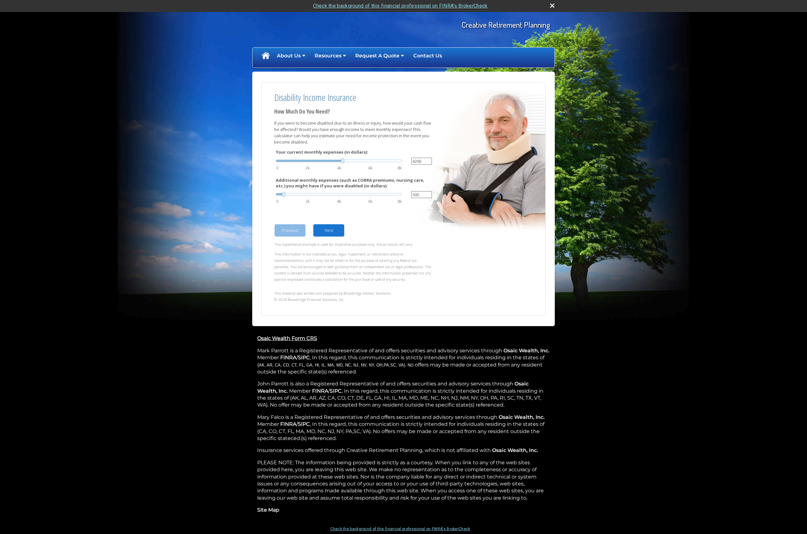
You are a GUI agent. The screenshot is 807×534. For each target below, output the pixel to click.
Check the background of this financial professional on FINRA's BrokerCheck (400, 6)
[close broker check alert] (552, 5)
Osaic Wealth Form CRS (287, 338)
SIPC (304, 358)
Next (329, 230)
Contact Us (427, 56)
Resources (328, 56)
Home (265, 56)
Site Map (268, 510)
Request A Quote (377, 56)
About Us (289, 56)
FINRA (288, 358)
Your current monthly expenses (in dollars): (322, 152)
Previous (290, 230)
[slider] (339, 161)
